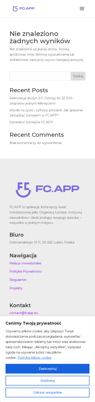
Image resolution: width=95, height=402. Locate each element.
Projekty (16, 288)
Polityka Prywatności (26, 271)
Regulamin (18, 280)
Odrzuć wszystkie (47, 393)
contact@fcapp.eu (24, 313)
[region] (47, 359)
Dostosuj (47, 381)
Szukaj (78, 76)
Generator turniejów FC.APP (31, 122)
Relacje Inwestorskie (25, 263)
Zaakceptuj (48, 369)
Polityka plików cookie (34, 358)
